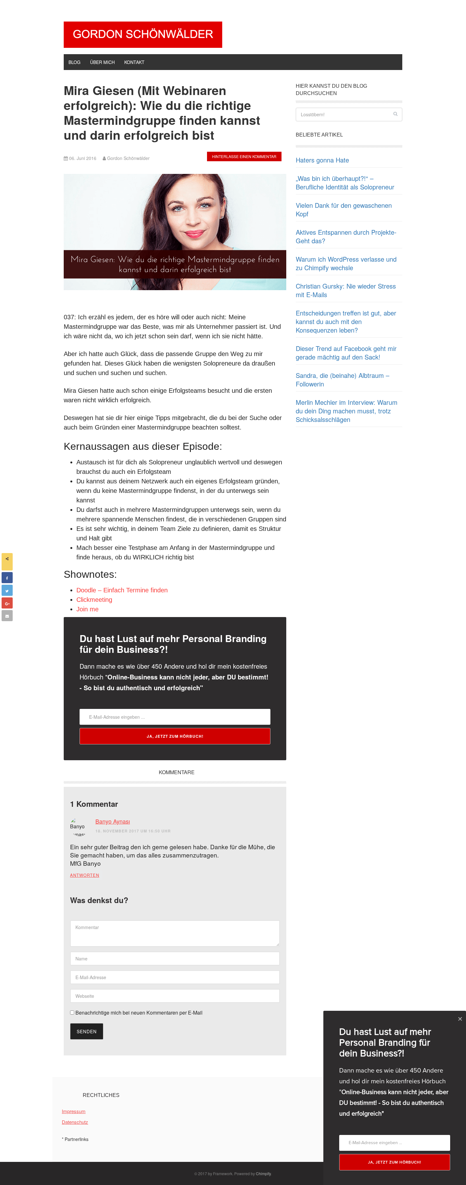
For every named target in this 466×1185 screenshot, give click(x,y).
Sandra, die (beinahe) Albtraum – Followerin (342, 379)
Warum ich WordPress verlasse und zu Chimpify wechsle (346, 263)
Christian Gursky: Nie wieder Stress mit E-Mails (346, 290)
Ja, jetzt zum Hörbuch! (175, 736)
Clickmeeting (94, 599)
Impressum (74, 1111)
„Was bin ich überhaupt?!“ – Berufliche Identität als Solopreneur (345, 182)
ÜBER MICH (102, 62)
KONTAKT (134, 62)
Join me (87, 609)
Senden (87, 1031)
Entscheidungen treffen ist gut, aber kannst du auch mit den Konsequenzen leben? (346, 321)
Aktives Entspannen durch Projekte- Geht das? (346, 236)
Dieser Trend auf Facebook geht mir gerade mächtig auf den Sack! (346, 352)
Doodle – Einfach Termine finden (122, 590)
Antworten (84, 875)
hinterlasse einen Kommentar (244, 156)
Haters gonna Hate (322, 159)
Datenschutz (75, 1121)
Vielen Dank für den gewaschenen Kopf (344, 209)
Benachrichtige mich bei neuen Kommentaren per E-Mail (138, 1012)
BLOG (74, 62)
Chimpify (263, 1173)
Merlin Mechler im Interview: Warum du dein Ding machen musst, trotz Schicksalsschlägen (347, 411)
